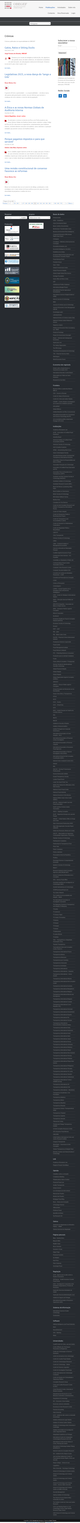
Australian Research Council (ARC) (62, 484)
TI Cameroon (56, 912)
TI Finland (55, 923)
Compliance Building (58, 1176)
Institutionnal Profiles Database (61, 284)
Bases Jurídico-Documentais (60, 226)
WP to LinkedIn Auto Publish (32, 1522)
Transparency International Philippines (63, 1065)
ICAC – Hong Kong (58, 705)
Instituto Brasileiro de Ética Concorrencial (64, 412)
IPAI (54, 766)
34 (43, 203)
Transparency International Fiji (61, 1017)
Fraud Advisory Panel (58, 259)
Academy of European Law (60, 429)
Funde (54, 658)
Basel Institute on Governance (61, 491)
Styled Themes (52, 1520)
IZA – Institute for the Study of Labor (62, 1453)
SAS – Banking (57, 1332)
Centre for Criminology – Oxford (61, 1364)
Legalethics (56, 1465)
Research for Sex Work (59, 380)
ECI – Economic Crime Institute (61, 1401)
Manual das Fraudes (58, 1193)
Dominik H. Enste (57, 1249)
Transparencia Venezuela (60, 963)
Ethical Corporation (58, 613)
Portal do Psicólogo (58, 332)
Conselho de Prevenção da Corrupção (63, 577)
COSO (54, 580)
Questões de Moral (58, 1213)
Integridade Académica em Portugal (62, 1434)
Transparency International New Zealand (64, 1053)
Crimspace (56, 239)
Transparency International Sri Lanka (63, 1071)
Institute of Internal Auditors (60, 726)
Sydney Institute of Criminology (61, 1495)
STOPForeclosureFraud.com (60, 890)
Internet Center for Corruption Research (63, 1451)
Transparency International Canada (62, 1001)
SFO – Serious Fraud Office (60, 879)
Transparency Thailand (59, 1113)
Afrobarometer (57, 217)
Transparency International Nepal (62, 1050)
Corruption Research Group (60, 1382)
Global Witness (57, 409)
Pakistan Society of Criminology (61, 838)
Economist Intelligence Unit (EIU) (62, 249)
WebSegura (56, 356)
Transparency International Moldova (62, 1047)
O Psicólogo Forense (58, 1204)
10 (14, 203)
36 (49, 203)
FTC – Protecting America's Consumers (63, 653)
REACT (55, 868)
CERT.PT (55, 532)
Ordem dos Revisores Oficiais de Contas (64, 830)
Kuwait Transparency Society (60, 776)
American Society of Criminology (61, 444)
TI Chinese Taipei (57, 914)
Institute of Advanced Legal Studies (62, 1419)
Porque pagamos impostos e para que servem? (25, 140)
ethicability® (56, 406)
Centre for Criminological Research (62, 1361)
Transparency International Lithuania (63, 1044)
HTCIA (55, 696)
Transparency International (60, 968)
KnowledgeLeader (58, 312)
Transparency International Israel (62, 1033)
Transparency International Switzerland (63, 1077)
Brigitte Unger (56, 1243)
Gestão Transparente (58, 1185)
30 (32, 203)
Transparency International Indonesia (63, 1030)
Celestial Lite (35, 1520)
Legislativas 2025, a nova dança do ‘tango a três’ (28, 75)
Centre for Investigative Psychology (62, 1370)
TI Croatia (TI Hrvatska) (59, 917)
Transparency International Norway (62, 1055)
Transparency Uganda (59, 1116)
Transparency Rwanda (59, 1105)
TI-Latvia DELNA (57, 934)
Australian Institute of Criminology (62, 481)
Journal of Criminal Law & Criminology (63, 304)
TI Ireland (55, 928)
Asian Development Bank (60, 223)
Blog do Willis (56, 1241)
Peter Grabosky (57, 1263)
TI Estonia (55, 920)
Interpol (55, 763)
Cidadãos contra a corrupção (60, 1174)
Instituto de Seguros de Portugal (61, 1297)
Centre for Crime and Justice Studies (62, 399)
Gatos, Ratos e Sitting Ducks (20, 47)
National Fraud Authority (59, 792)
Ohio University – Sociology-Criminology (64, 1468)
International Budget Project (60, 287)
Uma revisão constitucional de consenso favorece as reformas (26, 169)
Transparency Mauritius (59, 1103)
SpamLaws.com (57, 342)
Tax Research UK (57, 1216)
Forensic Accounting (58, 1409)
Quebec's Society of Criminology (61, 865)
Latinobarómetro (57, 315)
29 (29, 203)
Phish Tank (56, 846)
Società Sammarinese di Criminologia (63, 887)
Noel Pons (56, 1260)
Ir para (23, 217)
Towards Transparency (59, 944)
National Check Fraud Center (61, 789)
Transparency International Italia (61, 1036)
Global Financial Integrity (59, 270)
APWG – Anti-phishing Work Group (62, 450)
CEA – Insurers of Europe (59, 393)
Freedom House (57, 262)
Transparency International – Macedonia (64, 1090)
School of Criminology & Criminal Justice (64, 1471)
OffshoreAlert (56, 1207)
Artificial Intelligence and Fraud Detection (64, 1324)
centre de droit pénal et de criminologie (63, 1356)
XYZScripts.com (50, 1522)
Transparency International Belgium (62, 991)
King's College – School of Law (61, 1462)
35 (46, 203)
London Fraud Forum (58, 779)
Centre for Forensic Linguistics (61, 1367)
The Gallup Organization (59, 345)
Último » (70, 203)
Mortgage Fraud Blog (58, 1199)
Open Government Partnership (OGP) (63, 823)
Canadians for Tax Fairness (60, 502)
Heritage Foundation (58, 276)
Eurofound (56, 616)
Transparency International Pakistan (62, 1058)
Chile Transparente (58, 535)
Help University (57, 1412)
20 (17, 203)
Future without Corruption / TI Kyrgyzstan (64, 661)
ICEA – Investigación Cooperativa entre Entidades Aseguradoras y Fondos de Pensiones (63, 1285)
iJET (54, 281)
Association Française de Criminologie (63, 464)
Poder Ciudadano (58, 849)
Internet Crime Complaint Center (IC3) (63, 761)
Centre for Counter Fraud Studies (62, 1359)
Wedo (54, 1335)
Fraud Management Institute (60, 647)
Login (73, 13)
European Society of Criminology (62, 623)
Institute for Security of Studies (61, 723)
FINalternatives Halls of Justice (61, 1179)
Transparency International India (61, 1027)
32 (38, 203)
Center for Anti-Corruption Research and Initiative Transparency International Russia (63, 507)
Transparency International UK (61, 1084)
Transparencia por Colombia (60, 960)
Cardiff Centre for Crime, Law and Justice (64, 1344)
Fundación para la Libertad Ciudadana (63, 656)
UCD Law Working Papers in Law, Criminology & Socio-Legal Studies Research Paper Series (62, 1508)
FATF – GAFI (56, 629)
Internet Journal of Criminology (61, 299)
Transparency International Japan (62, 1039)
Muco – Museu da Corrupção (60, 1202)
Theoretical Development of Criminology (63, 351)
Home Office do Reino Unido (60, 279)
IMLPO (55, 718)
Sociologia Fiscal (57, 1266)
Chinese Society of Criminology (61, 538)
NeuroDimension (57, 1330)
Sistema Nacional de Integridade (61, 1229)
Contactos (51, 13)
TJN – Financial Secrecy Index (61, 353)
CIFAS (54, 541)
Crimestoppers (57, 586)
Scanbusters (56, 1315)
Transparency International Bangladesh (63, 989)
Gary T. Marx (56, 265)
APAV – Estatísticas (58, 220)
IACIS (54, 699)
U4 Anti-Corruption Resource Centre (62, 1128)
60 (58, 203)
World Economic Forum (59, 359)
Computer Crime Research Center (62, 567)
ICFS (54, 707)
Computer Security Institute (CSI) (61, 570)
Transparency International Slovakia (62, 1068)
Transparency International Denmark (62, 1009)
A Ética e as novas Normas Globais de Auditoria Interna (24, 109)
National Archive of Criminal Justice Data (64, 317)
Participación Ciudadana (59, 841)
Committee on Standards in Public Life (63, 560)
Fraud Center (56, 644)
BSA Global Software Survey (60, 497)
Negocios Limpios (58, 325)
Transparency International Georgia (62, 1020)
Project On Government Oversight (62, 335)
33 (40, 203)
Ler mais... (8, 68)
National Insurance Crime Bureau (62, 795)
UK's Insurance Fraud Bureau (61, 1131)
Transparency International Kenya (62, 1041)
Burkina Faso (56, 499)
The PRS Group (57, 348)
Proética (55, 857)
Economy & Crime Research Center (62, 1406)
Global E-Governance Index (60, 267)
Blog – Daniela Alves (58, 1238)
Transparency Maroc (58, 1100)
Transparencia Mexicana (59, 957)
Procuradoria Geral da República (62, 855)
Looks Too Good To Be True (60, 782)
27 (23, 203)
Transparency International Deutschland (63, 1012)
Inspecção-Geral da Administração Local (64, 1294)
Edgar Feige (56, 1252)
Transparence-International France (62, 951)
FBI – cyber (56, 631)
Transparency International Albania (62, 978)
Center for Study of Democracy (61, 396)
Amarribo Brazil (57, 437)
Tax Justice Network (58, 892)
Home (41, 7)
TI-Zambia (55, 937)
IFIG (54, 715)
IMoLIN (55, 720)
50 (55, 203)
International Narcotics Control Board (63, 372)
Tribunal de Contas (58, 1121)
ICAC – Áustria (57, 702)
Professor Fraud (57, 1210)
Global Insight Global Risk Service (62, 273)
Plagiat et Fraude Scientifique (61, 1165)
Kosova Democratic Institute (60, 773)
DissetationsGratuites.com (60, 246)
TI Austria (55, 909)
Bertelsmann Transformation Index (62, 229)
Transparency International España (62, 1014)
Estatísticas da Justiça (59, 252)
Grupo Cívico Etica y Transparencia (62, 693)
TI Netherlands (57, 931)
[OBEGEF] (16, 5)
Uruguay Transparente (59, 1141)
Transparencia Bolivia (59, 954)
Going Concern (57, 1188)
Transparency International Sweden (62, 1074)
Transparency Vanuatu (59, 1118)
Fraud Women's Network (59, 650)
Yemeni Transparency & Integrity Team (63, 1149)
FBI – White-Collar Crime (59, 634)
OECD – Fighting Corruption (60, 811)
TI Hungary (56, 926)
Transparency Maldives (59, 1097)
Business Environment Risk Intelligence (63, 231)
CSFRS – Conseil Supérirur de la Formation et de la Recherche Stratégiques (62, 590)
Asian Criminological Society (60, 453)
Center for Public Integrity (59, 511)
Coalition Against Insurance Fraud (62, 552)
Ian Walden (56, 1257)
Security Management (59, 1492)
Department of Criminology (60, 1398)
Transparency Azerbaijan (59, 965)
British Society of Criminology (61, 494)
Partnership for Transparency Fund (62, 843)
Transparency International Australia (62, 986)
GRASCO (55, 682)
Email (60, 45)
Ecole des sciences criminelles (61, 1404)
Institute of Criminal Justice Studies (62, 1422)
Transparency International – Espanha (63, 971)
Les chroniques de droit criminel (61, 1190)
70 (61, 203)
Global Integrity (57, 671)
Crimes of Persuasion (58, 583)
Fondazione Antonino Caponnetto (62, 642)
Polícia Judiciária (57, 852)
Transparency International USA (61, 1087)
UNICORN (56, 1134)
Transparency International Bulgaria (62, 999)
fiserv (54, 1327)
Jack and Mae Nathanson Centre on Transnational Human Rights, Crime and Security (63, 1458)
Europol (55, 626)
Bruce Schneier (57, 1246)
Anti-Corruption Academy (59, 447)
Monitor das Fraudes (58, 1196)
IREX (54, 302)
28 (26, 203)
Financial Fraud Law (58, 1182)
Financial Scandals (58, 1255)
